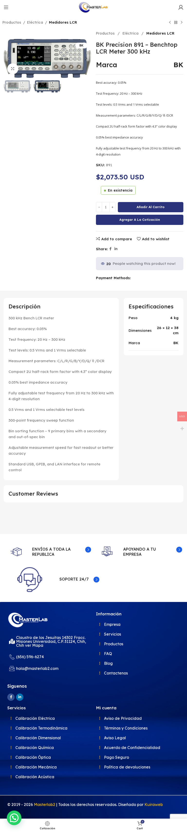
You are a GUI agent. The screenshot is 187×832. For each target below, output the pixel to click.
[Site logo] (93, 7)
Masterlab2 (44, 804)
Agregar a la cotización (139, 220)
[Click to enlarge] (12, 68)
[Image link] (28, 619)
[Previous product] (170, 23)
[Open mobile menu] (6, 7)
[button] (8, 58)
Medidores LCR (63, 22)
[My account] (181, 7)
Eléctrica (35, 22)
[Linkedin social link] (116, 249)
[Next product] (182, 23)
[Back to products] (176, 23)
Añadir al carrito (151, 207)
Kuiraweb (153, 804)
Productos (11, 22)
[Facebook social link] (110, 249)
